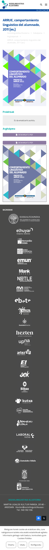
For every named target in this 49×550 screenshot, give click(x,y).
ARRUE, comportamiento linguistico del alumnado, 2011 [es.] (24, 41)
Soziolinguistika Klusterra (18, 33)
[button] (41, 5)
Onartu (11, 545)
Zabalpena (37, 33)
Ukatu (22, 545)
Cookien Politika (24, 538)
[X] (44, 518)
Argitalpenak (12, 36)
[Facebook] (38, 518)
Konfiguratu (36, 545)
